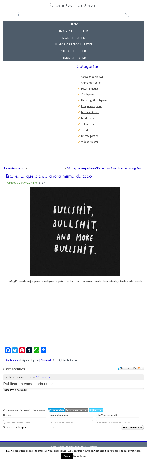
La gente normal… (14, 168)
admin (42, 182)
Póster (73, 360)
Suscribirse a (10, 427)
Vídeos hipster (73, 51)
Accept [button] (67, 456)
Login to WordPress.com (76, 410)
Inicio (74, 24)
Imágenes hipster (73, 31)
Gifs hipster (87, 94)
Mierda (65, 360)
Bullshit (56, 360)
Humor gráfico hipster (73, 44)
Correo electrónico (59, 415)
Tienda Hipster (73, 57)
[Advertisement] (32, 85)
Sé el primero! (43, 377)
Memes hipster (90, 112)
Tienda (85, 130)
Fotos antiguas (89, 88)
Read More (80, 456)
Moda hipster (73, 37)
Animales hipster (91, 82)
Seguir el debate (140, 368)
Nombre (7, 415)
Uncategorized (90, 136)
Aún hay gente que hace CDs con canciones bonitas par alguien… (105, 168)
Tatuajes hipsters (91, 124)
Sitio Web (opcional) (106, 415)
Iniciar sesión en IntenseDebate (56, 410)
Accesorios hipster (92, 76)
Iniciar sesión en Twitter (96, 410)
